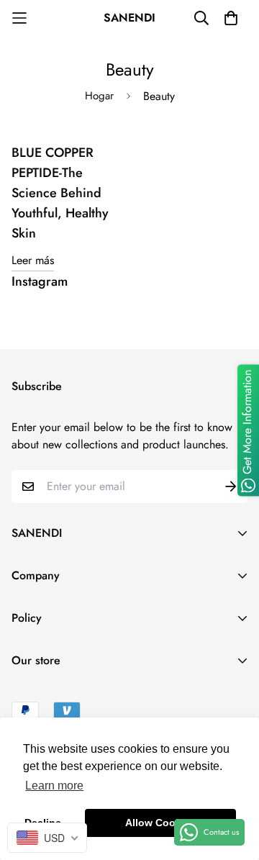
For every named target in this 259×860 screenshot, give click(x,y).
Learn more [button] (54, 785)
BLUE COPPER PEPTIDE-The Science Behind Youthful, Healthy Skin (60, 193)
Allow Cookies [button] (160, 822)
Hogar (99, 96)
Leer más (33, 260)
